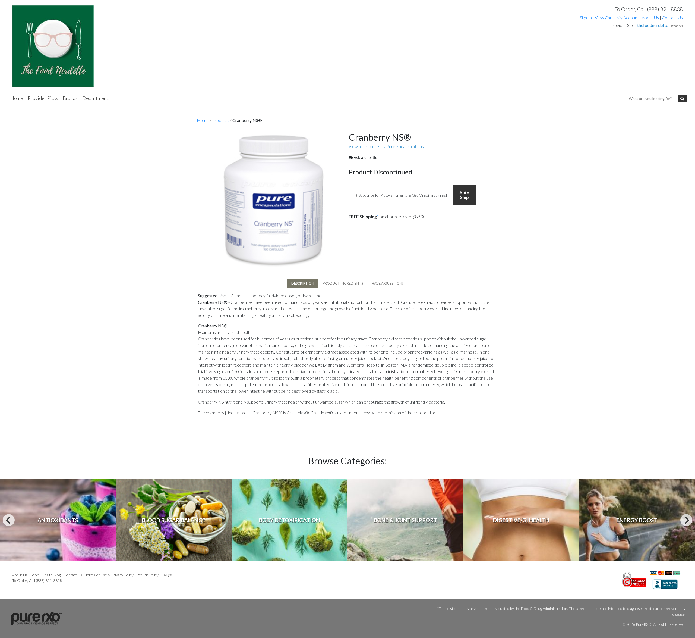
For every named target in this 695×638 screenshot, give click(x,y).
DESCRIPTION (302, 283)
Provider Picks (43, 98)
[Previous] (9, 520)
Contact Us (672, 17)
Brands (70, 98)
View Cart (604, 17)
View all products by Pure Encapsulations (386, 146)
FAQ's (167, 575)
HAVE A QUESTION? (388, 283)
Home (16, 98)
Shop (35, 575)
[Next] (686, 520)
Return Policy (148, 575)
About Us (650, 17)
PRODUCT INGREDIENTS (343, 283)
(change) (677, 25)
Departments (96, 98)
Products (220, 120)
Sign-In (586, 17)
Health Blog (51, 575)
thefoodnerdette (652, 25)
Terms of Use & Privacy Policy (109, 575)
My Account (627, 17)
